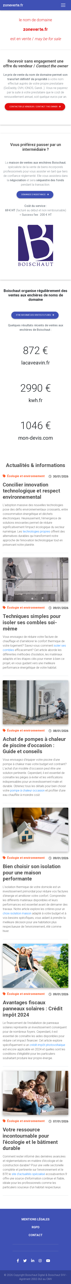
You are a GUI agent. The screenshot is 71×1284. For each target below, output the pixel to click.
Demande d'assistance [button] (33, 194)
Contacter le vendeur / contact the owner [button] (33, 106)
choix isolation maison (17, 913)
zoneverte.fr (35, 29)
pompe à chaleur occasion (27, 790)
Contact (36, 1235)
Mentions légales (35, 1219)
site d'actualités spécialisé (28, 1174)
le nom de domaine (35, 20)
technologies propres (36, 531)
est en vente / (35, 39)
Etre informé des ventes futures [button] (33, 315)
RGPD (36, 1227)
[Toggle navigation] (63, 5)
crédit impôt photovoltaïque (47, 1045)
